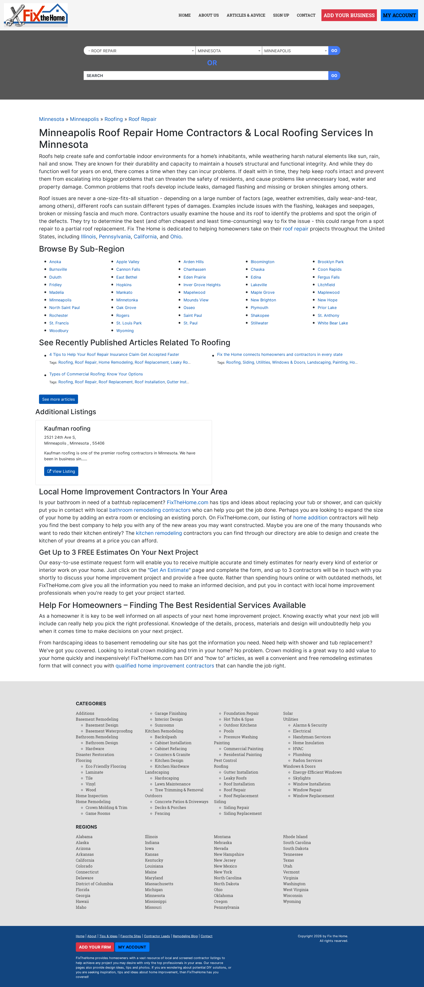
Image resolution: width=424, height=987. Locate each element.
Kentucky (154, 860)
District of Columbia (94, 883)
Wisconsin (293, 895)
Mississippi (155, 901)
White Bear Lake (333, 322)
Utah (287, 866)
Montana (222, 836)
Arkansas (85, 854)
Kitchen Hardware (172, 766)
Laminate (94, 772)
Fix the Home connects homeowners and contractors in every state (280, 354)
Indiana (152, 842)
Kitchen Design (169, 760)
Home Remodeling (116, 362)
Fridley (55, 284)
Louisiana (154, 866)
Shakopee (260, 315)
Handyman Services (312, 736)
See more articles (58, 399)
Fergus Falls (329, 277)
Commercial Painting (243, 748)
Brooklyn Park (331, 261)
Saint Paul (193, 315)
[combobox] (140, 50)
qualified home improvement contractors (165, 666)
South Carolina (297, 842)
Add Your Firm (95, 947)
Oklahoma (223, 895)
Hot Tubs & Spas (239, 719)
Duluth (55, 277)
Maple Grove (263, 292)
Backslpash (166, 736)
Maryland (154, 877)
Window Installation (312, 783)
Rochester (58, 315)
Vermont (291, 871)
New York (223, 871)
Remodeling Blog (185, 936)
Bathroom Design (102, 742)
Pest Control (225, 760)
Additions (85, 713)
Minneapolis (84, 119)
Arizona (83, 848)
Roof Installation (150, 381)
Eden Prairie (195, 277)
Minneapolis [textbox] (277, 50)
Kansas (152, 854)
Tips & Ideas (108, 936)
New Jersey (225, 860)
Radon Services (307, 760)
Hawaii (82, 901)
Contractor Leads (157, 936)
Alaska (82, 842)
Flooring (84, 760)
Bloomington (262, 261)
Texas (288, 860)
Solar (288, 713)
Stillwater (259, 322)
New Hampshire (229, 854)
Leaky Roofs (182, 362)
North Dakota (226, 883)
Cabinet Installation (173, 742)
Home (185, 15)
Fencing (162, 813)
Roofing (114, 119)
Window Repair (307, 789)
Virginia (290, 877)
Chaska (258, 269)
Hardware (95, 748)
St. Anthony (328, 315)
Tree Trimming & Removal (179, 789)
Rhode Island (295, 836)
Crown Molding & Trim (106, 807)
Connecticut (87, 871)
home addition (310, 517)
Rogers (122, 315)
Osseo (189, 307)
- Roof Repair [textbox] (101, 50)
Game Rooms (98, 813)
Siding (248, 362)
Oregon (220, 901)
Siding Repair (236, 807)
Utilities (263, 362)
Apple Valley (127, 261)
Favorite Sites (130, 936)
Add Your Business (349, 15)
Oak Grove (126, 307)
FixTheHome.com (187, 502)
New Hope (327, 299)
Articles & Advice (246, 15)
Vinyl (90, 783)
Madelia (56, 292)
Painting (340, 362)
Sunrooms (164, 725)
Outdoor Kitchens (240, 725)
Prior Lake (327, 307)
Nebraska (223, 842)
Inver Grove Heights (202, 284)
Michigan (154, 889)
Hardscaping (167, 778)
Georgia (83, 895)
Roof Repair (143, 119)
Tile (89, 778)
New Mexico (225, 866)
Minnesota (51, 119)
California (145, 236)
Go (334, 50)
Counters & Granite (172, 754)
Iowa (149, 848)
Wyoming (125, 330)
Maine (151, 871)
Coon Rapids (330, 269)
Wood (91, 789)
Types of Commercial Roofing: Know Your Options (96, 374)
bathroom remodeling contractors (150, 510)
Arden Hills (194, 261)
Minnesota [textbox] (209, 50)
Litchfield (326, 284)
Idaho (81, 907)
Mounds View (196, 299)
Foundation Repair (241, 713)
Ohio (175, 236)
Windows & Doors (288, 362)
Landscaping (319, 362)
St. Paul (191, 322)
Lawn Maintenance (173, 783)
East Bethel (126, 277)
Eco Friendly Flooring (106, 766)
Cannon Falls (128, 269)
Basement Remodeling (97, 719)
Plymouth (259, 307)
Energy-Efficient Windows (317, 772)
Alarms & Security (310, 725)
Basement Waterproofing (109, 730)
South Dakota (295, 848)
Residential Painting (243, 754)
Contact (306, 15)
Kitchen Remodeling (164, 730)
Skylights (302, 778)
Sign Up (281, 15)
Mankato (124, 292)
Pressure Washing (241, 736)
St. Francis (59, 322)
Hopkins (124, 284)
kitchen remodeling (159, 533)
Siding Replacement (243, 813)
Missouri (153, 907)
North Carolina (227, 877)
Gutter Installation (183, 381)
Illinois (88, 236)
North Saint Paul (64, 307)
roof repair (295, 229)
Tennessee (293, 854)
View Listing (63, 471)
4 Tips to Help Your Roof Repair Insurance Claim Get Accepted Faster (114, 354)
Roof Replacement (152, 362)
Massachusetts (159, 883)
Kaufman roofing (67, 428)
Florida (82, 889)
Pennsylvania (115, 236)
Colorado (84, 866)
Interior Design (169, 719)
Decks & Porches (170, 807)
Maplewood (329, 292)
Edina (256, 277)
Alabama (84, 836)
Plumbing (302, 754)
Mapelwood (194, 292)
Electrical (302, 730)
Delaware (84, 877)
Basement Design (102, 725)
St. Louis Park (129, 322)
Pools (229, 730)
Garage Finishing (171, 713)
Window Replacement (313, 795)
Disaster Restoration (95, 754)
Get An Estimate (169, 570)
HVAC (298, 748)
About (91, 936)
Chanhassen (195, 269)
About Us (209, 15)
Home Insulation (308, 742)
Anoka (55, 261)
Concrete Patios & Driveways (181, 801)
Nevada (221, 848)
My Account (399, 15)
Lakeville (259, 284)
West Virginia (295, 889)
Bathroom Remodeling (97, 736)
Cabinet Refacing (171, 748)
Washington (294, 883)
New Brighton (263, 299)
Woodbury (58, 330)
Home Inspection (92, 795)
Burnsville (58, 269)
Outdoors (153, 795)
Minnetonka (127, 299)
